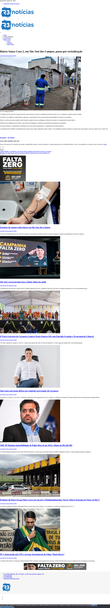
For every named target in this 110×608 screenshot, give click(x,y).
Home (5, 35)
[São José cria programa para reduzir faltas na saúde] (30, 278)
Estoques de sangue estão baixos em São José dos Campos (25, 227)
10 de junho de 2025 (10, 55)
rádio (105, 144)
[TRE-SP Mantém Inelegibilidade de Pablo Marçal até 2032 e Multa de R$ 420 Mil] (30, 441)
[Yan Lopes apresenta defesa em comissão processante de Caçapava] (30, 387)
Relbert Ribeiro (11, 602)
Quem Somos (7, 38)
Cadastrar (9, 43)
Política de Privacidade (6, 607)
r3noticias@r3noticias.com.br (11, 3)
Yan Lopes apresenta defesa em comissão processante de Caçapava (29, 391)
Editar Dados (10, 44)
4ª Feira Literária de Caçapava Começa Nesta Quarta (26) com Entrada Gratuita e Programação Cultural (47, 336)
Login (8, 41)
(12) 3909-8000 (7, 577)
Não (96, 605)
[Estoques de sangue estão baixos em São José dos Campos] (30, 223)
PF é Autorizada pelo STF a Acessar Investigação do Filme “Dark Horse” (32, 554)
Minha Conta (7, 39)
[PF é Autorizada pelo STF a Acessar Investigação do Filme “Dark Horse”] (30, 550)
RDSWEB (17, 602)
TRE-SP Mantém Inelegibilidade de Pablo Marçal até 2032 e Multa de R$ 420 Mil (36, 445)
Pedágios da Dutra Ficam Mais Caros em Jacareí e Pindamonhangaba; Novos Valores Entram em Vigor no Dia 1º (50, 500)
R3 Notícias (11, 137)
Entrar (6, 597)
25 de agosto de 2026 (11, 231)
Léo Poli (2, 55)
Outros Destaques (8, 36)
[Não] (13, 607)
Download (3, 137)
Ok (92, 605)
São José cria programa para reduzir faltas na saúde (23, 282)
